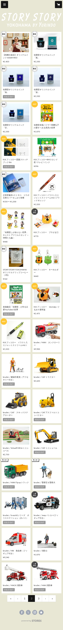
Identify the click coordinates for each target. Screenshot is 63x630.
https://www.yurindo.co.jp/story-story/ (41, 612)
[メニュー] (4, 4)
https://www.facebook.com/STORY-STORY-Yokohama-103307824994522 (21, 612)
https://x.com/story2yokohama (28, 612)
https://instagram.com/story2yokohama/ (34, 612)
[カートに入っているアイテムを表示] (58, 4)
